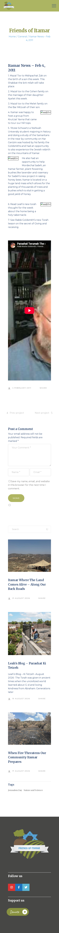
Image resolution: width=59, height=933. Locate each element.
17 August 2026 (21, 771)
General (22, 36)
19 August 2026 (21, 698)
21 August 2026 (21, 598)
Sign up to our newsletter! (24, 511)
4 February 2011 (21, 388)
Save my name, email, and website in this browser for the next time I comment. (29, 485)
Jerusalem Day (15, 790)
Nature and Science (33, 790)
